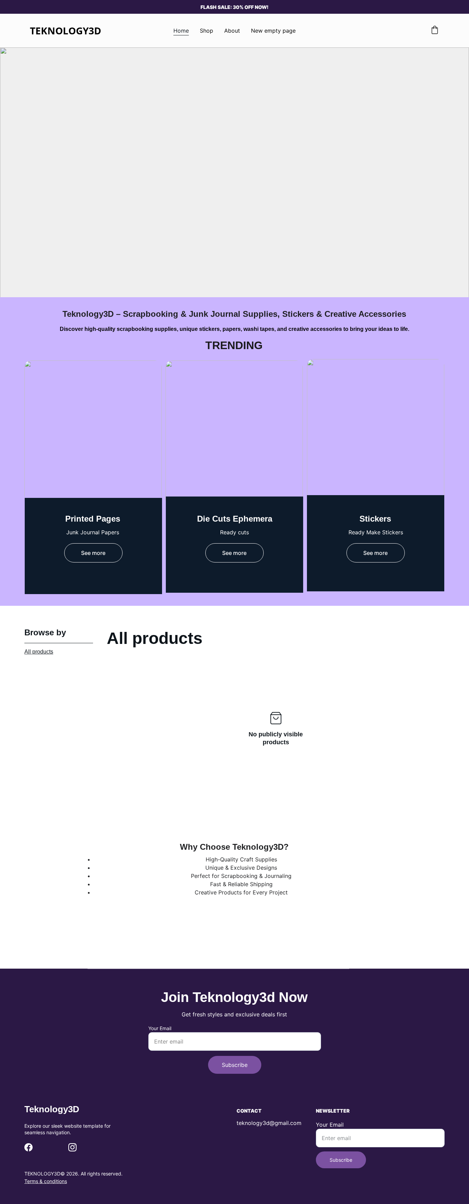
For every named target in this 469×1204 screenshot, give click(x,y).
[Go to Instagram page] (72, 1147)
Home (181, 30)
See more (93, 552)
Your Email (159, 1028)
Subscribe (235, 1064)
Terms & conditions (45, 1181)
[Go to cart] (434, 30)
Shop (206, 30)
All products (38, 652)
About (232, 30)
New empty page (273, 30)
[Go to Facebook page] (28, 1147)
